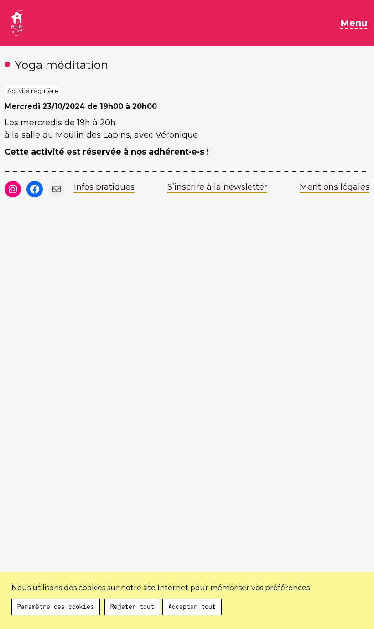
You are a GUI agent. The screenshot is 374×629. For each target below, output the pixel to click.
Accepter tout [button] (192, 619)
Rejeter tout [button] (132, 619)
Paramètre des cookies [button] (55, 619)
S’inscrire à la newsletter (217, 187)
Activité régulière (32, 90)
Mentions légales (334, 187)
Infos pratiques (104, 187)
